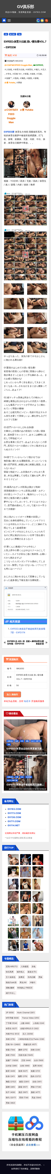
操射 (33, 74)
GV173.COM (14, 813)
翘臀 (22, 1076)
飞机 (19, 34)
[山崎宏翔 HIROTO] (13, 859)
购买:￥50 (12, 55)
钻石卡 (27, 701)
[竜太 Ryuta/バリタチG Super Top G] (25, 883)
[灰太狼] (13, 945)
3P (10, 1012)
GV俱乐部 (25, 6)
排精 (35, 1050)
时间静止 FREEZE (24, 988)
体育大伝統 (19, 69)
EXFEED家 (9, 131)
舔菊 (37, 78)
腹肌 (30, 78)
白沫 (38, 1060)
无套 (40, 74)
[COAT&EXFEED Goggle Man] (11, 104)
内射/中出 (12, 1034)
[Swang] (38, 859)
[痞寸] (25, 896)
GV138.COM (14, 817)
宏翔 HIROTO (12, 966)
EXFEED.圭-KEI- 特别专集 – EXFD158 (16, 642)
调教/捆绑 (10, 988)
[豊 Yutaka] (26, 104)
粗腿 (35, 1071)
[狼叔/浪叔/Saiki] (13, 871)
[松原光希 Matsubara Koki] (38, 871)
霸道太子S (32, 972)
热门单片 (12, 34)
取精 (16, 741)
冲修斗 (32, 982)
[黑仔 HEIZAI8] (13, 908)
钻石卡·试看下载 (36, 741)
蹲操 (20, 82)
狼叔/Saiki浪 (11, 982)
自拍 (37, 1081)
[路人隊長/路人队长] (38, 920)
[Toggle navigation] (9, 20)
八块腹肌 (24, 966)
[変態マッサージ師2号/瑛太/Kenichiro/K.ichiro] (38, 883)
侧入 (38, 69)
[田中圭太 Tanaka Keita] (38, 908)
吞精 (10, 1039)
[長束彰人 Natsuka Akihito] (25, 945)
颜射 (35, 1092)
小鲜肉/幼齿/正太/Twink (31, 1039)
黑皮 (36, 1097)
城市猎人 (20, 972)
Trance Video (30, 1018)
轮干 (10, 1092)
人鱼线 (9, 69)
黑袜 (40, 977)
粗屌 (23, 1071)
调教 (27, 741)
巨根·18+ (18, 74)
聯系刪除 (36, 1168)
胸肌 (23, 78)
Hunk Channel (26, 1012)
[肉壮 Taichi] (13, 932)
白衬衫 (11, 1065)
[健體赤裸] (13, 920)
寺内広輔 (31, 977)
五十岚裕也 (10, 977)
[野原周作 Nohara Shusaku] (25, 932)
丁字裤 (11, 1023)
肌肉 (17, 78)
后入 (44, 69)
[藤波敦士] (38, 932)
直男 (37, 1065)
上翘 (25, 1023)
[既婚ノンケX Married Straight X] (13, 896)
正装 (26, 1060)
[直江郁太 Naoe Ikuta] (38, 945)
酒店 (23, 1092)
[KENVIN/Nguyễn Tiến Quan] (25, 859)
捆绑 (22, 1050)
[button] (46, 20)
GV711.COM (14, 821)
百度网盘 (28, 777)
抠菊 (27, 74)
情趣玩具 (30, 1044)
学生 (9, 74)
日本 (6, 34)
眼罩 (10, 1071)
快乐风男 (9, 972)
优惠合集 (10, 741)
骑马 (11, 1097)
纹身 (10, 1076)
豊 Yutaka (11, 82)
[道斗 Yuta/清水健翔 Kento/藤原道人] (25, 908)
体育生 (30, 69)
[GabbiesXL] (25, 920)
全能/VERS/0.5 (29, 1028)
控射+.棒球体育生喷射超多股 (35, 642)
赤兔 (33, 966)
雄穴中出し (10, 993)
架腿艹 (9, 78)
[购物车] (42, 20)
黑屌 (23, 1097)
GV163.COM (14, 809)
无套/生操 (25, 1055)
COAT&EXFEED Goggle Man (19, 65)
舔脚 (10, 1087)
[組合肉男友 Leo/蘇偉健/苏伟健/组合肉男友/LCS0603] (25, 871)
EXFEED (39, 65)
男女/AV (23, 982)
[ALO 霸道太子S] (38, 896)
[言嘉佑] (13, 883)
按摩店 (21, 977)
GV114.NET (14, 825)
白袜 (25, 1065)
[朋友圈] (38, 20)
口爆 (16, 777)
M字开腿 (12, 1018)
